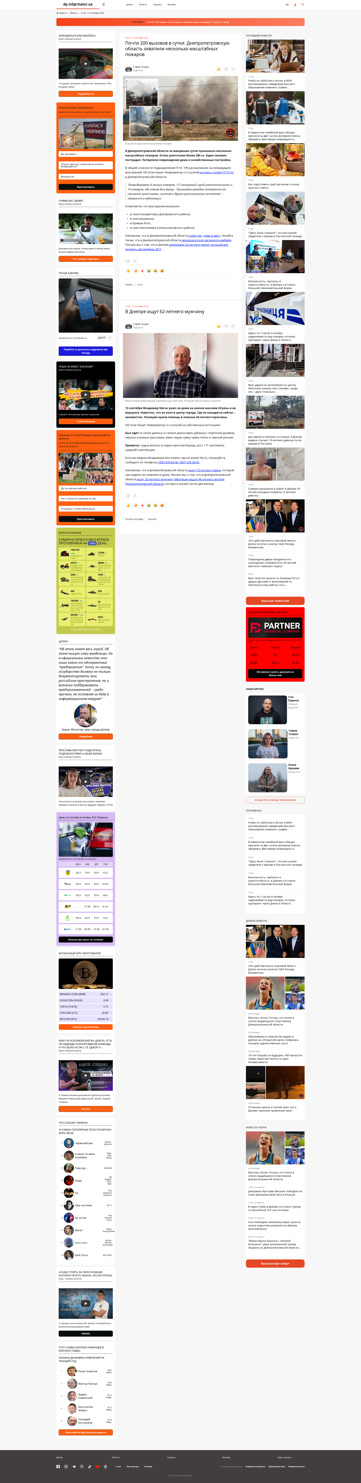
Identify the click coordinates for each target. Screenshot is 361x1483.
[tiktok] (89, 1466)
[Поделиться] (226, 69)
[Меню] (103, 4)
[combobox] (105, 338)
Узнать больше (86, 421)
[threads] (105, 1466)
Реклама (172, 4)
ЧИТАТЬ (85, 1333)
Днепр (129, 4)
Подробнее (85, 736)
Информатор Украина (255, 1466)
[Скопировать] (233, 69)
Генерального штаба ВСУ (90, 629)
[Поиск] (303, 4)
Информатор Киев (276, 1466)
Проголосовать (86, 187)
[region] (86, 345)
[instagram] (66, 1466)
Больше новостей (275, 601)
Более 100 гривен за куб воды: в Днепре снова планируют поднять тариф (188, 22)
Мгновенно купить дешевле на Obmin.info (275, 673)
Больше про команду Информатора (275, 800)
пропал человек (134, 519)
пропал (152, 519)
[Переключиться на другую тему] (295, 4)
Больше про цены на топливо (85, 939)
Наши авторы (133, 1466)
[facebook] (58, 1466)
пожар (129, 284)
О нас (118, 1466)
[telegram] (74, 1466)
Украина (157, 4)
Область (143, 4)
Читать (85, 1109)
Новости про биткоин (86, 1026)
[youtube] (97, 1466)
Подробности (86, 93)
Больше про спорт (275, 1263)
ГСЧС (139, 284)
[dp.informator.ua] (77, 4)
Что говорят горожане (86, 258)
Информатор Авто (296, 1466)
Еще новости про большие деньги (85, 1432)
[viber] (81, 1466)
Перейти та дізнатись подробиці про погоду (86, 351)
